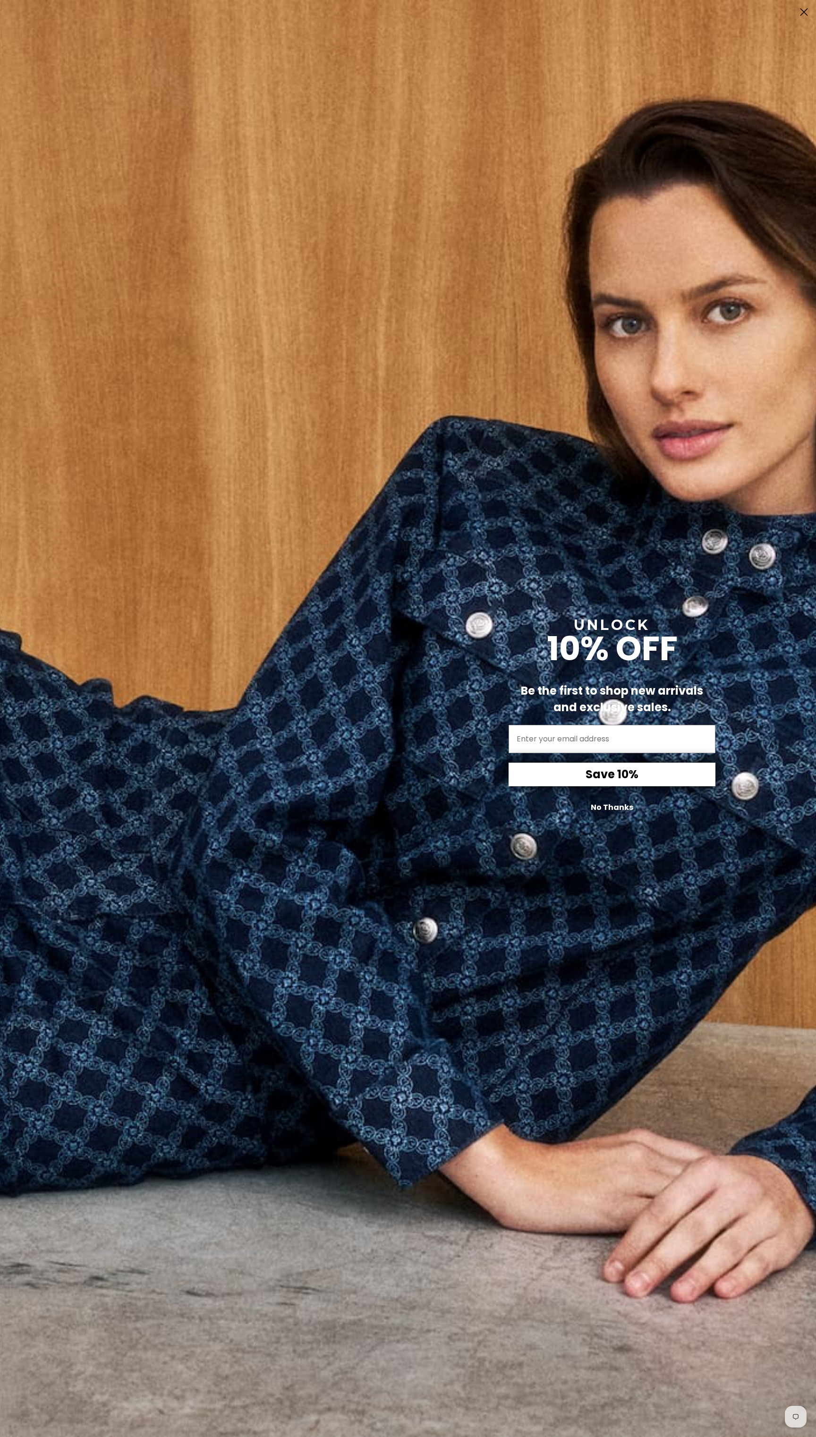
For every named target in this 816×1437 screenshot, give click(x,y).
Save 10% (612, 774)
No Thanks (612, 807)
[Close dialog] (804, 12)
